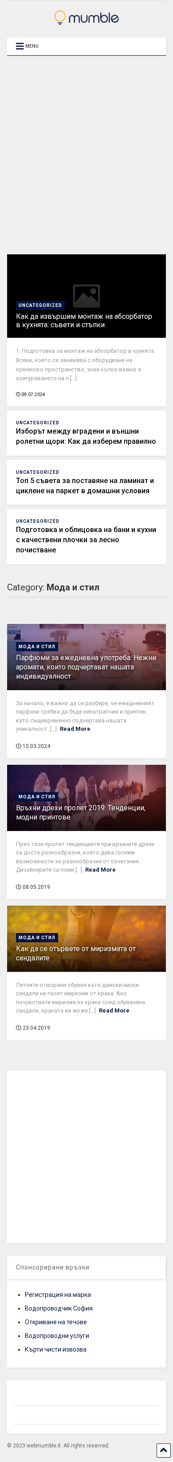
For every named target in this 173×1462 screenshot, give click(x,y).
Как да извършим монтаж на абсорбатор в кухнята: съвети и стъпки (84, 320)
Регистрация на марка (58, 1294)
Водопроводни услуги (57, 1335)
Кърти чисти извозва (55, 1349)
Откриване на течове (56, 1322)
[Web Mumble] (86, 22)
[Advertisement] (86, 155)
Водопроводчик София (59, 1308)
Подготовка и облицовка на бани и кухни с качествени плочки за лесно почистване (86, 539)
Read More (75, 728)
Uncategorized (40, 305)
